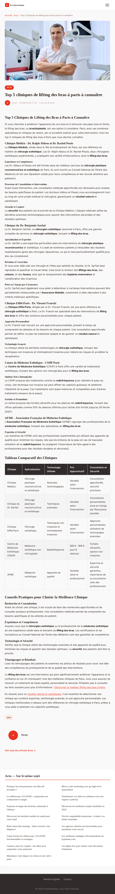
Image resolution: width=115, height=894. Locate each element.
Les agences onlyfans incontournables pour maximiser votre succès (82, 828)
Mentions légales (52, 879)
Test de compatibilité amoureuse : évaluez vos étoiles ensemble (83, 818)
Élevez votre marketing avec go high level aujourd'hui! (81, 788)
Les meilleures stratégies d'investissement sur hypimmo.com (83, 837)
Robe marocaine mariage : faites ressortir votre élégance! (28, 828)
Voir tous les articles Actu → (20, 750)
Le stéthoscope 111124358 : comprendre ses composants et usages (27, 798)
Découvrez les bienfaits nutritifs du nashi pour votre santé (28, 818)
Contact (67, 879)
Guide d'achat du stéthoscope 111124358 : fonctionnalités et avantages (26, 837)
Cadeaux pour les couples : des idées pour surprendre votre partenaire (26, 847)
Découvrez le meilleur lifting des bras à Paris (79, 687)
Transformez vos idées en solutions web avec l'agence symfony (83, 798)
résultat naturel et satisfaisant (44, 694)
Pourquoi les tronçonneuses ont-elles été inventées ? (25, 788)
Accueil (8, 15)
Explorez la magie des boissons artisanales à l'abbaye (27, 808)
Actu (16, 15)
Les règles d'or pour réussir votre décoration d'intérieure (82, 847)
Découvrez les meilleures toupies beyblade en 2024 (83, 808)
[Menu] (107, 5)
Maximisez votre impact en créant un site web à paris (29, 857)
